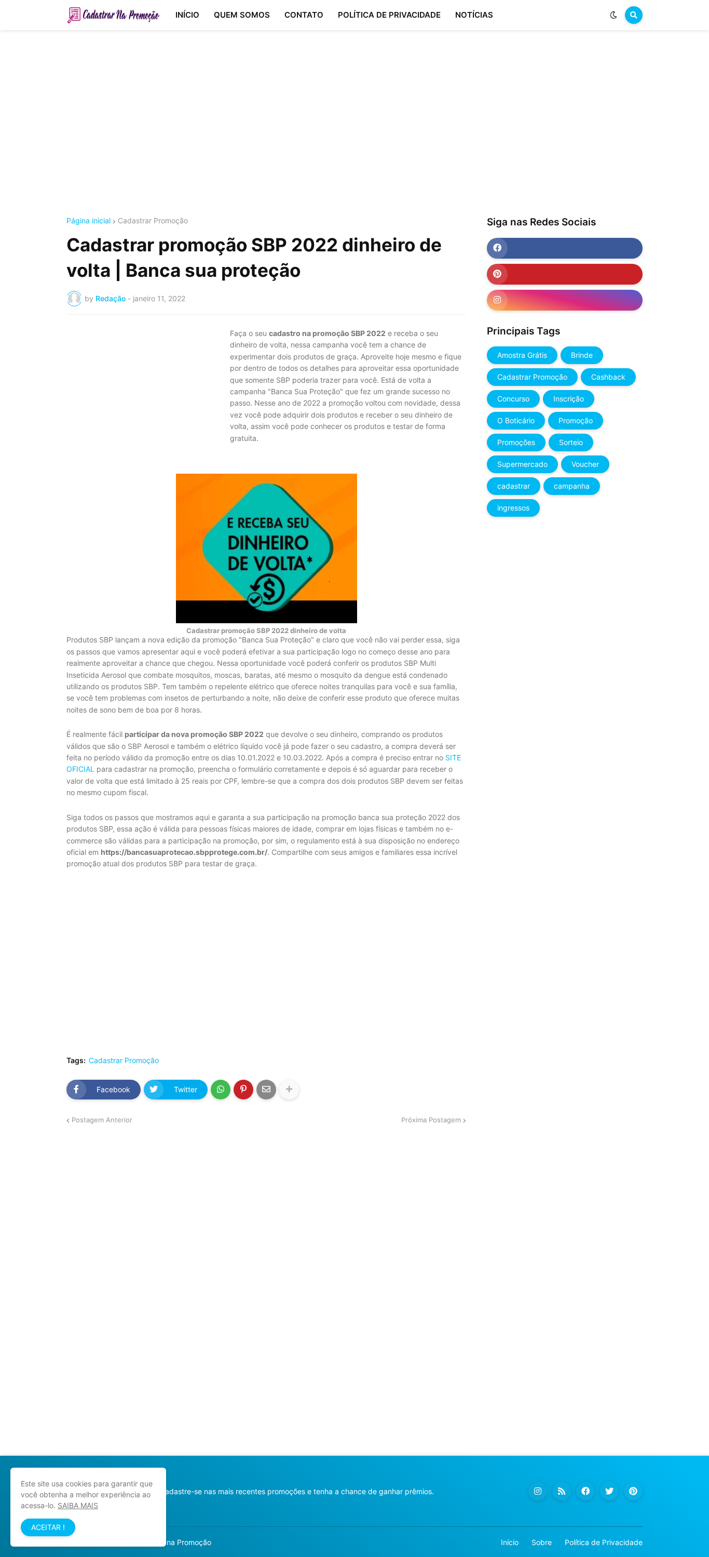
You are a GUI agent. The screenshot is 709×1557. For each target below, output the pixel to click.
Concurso (513, 398)
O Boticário (516, 420)
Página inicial (88, 220)
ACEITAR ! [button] (48, 1527)
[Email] (266, 1089)
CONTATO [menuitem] (303, 15)
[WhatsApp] (220, 1089)
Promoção (575, 420)
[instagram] (565, 300)
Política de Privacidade (604, 1542)
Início (510, 1542)
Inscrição (568, 398)
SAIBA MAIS (78, 1505)
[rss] (561, 1491)
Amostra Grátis (522, 355)
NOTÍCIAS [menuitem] (474, 15)
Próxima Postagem (431, 1120)
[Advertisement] (354, 123)
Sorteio (571, 442)
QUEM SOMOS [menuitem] (242, 15)
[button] (613, 15)
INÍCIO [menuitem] (187, 15)
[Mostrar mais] (289, 1089)
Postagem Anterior (102, 1120)
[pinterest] (565, 274)
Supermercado (522, 464)
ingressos (513, 507)
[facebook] (565, 248)
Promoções (516, 442)
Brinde (582, 355)
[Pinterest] (243, 1089)
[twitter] (609, 1491)
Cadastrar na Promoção (171, 1542)
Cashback (608, 376)
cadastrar (513, 485)
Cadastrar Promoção (153, 220)
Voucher (585, 464)
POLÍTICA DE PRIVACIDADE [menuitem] (389, 15)
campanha (572, 485)
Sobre (541, 1542)
